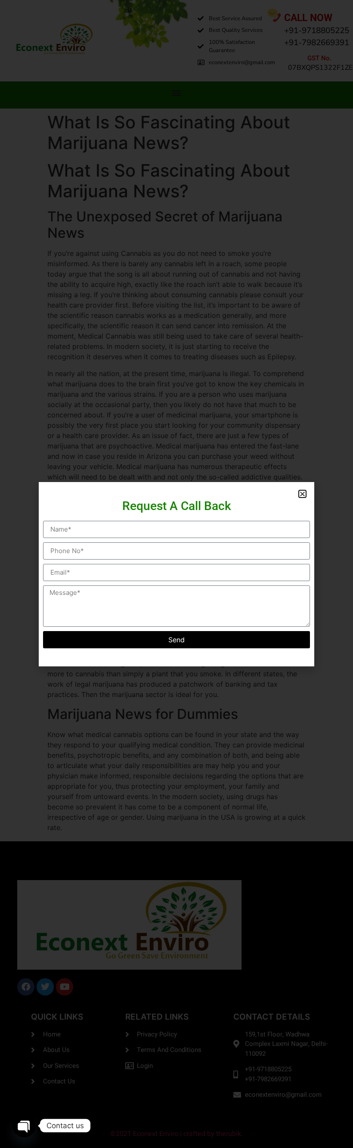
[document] (176, 574)
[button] (302, 494)
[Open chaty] (24, 1125)
